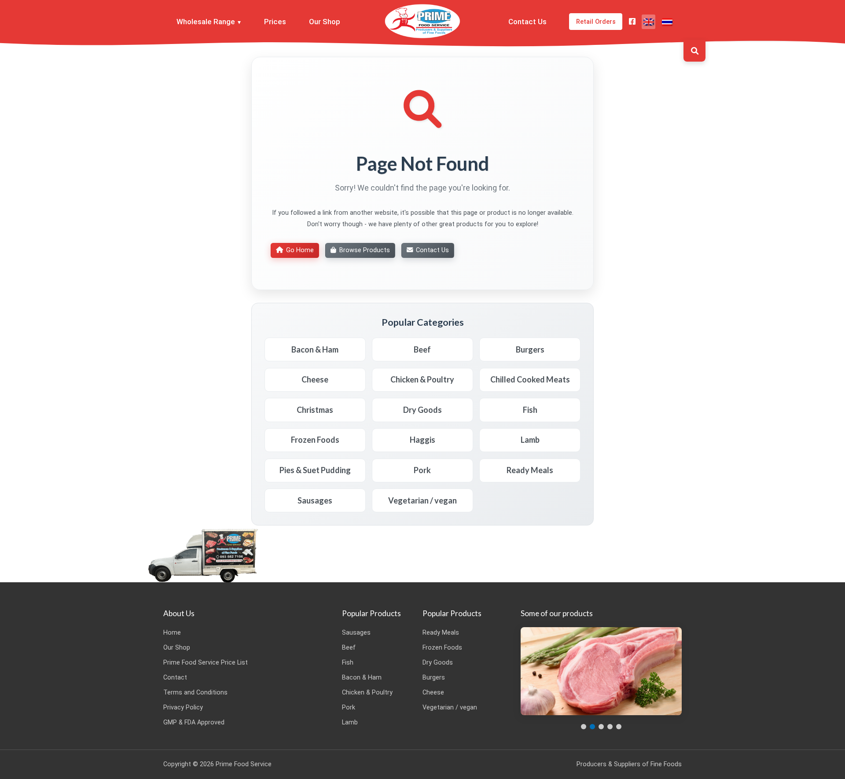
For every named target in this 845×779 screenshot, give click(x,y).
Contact (175, 677)
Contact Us (527, 21)
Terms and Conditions (195, 692)
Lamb (350, 722)
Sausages (356, 632)
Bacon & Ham (362, 677)
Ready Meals (440, 632)
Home (172, 632)
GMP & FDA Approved (193, 722)
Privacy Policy (183, 707)
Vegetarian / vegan (449, 707)
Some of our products (557, 613)
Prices (275, 21)
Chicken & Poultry (367, 692)
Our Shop (324, 21)
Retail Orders (596, 22)
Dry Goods (437, 662)
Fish (347, 662)
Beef (349, 647)
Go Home (300, 250)
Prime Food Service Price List (205, 662)
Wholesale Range (205, 21)
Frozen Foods (442, 647)
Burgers (433, 677)
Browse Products (364, 250)
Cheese (433, 692)
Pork (348, 707)
